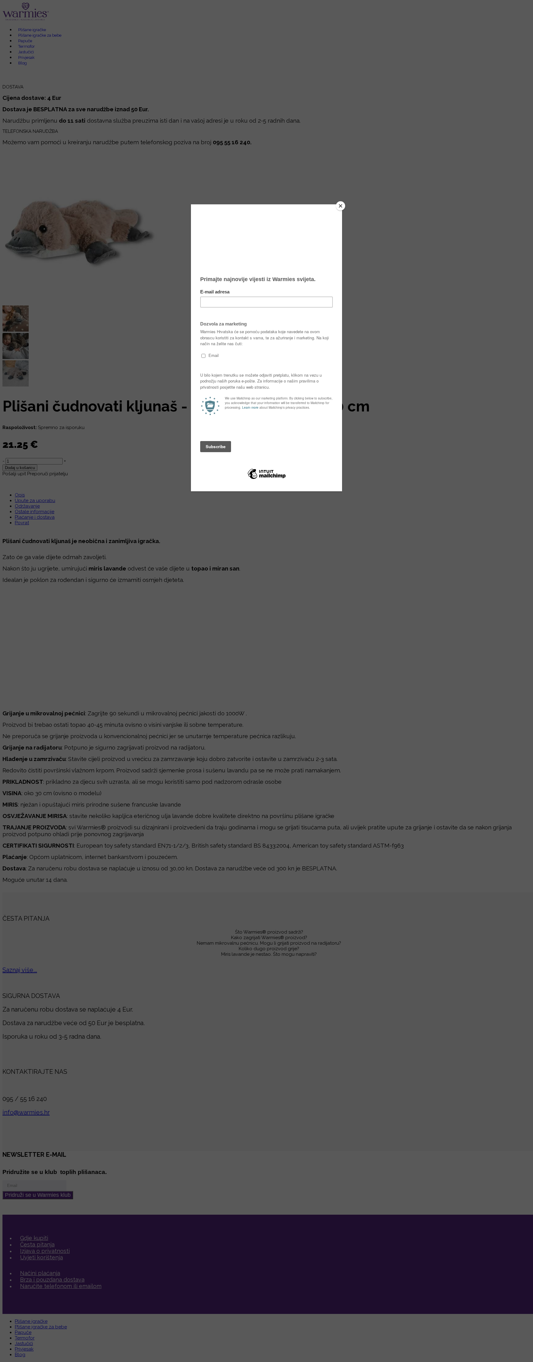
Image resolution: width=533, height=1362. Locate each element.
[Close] (340, 206)
